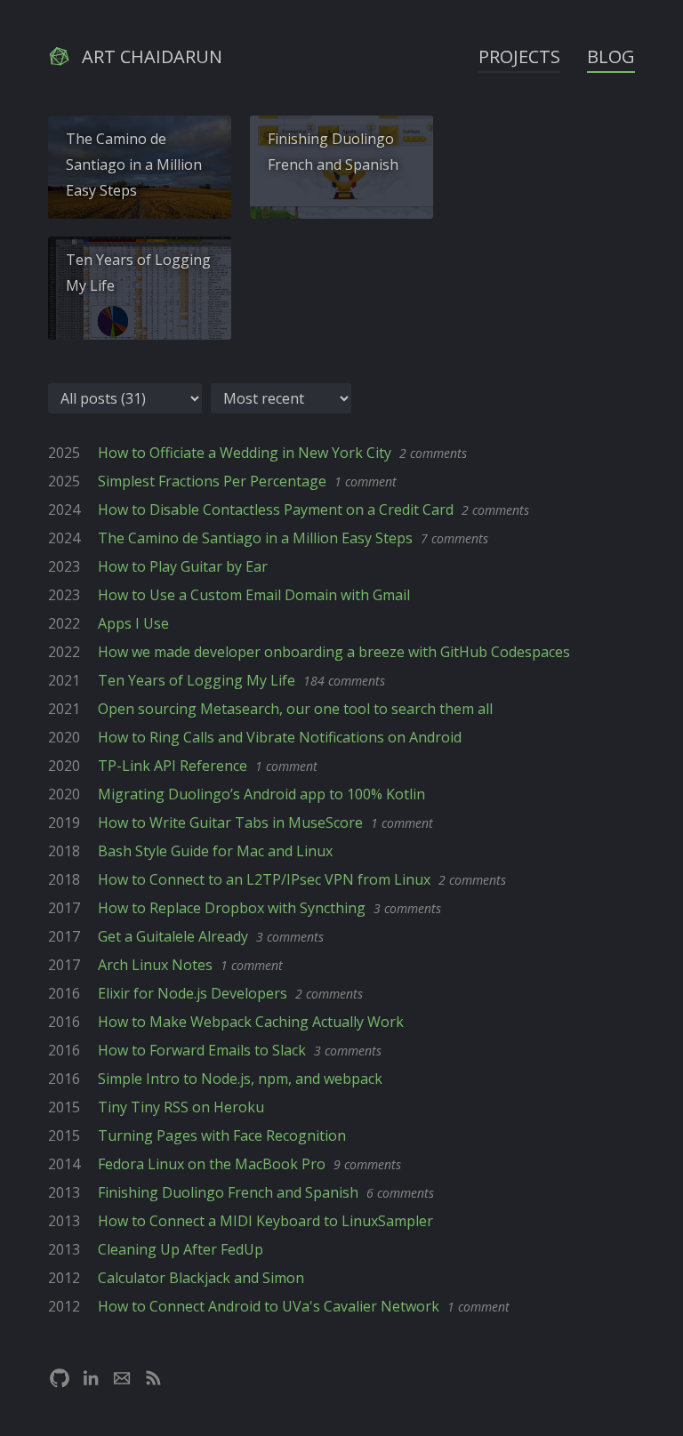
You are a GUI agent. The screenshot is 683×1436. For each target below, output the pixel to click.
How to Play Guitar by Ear (183, 566)
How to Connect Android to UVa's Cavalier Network (268, 1306)
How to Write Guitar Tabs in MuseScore (230, 822)
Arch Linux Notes (155, 965)
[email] (121, 1378)
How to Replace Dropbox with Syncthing (232, 908)
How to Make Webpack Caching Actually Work (251, 1021)
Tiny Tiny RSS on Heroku (181, 1107)
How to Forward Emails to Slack (202, 1050)
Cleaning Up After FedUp (180, 1249)
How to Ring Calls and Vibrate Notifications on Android (280, 737)
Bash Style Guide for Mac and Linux (215, 851)
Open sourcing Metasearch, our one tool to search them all (295, 708)
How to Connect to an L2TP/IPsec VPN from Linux (264, 879)
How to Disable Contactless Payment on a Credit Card (276, 509)
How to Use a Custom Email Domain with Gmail (254, 595)
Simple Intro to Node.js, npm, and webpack (240, 1078)
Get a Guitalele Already (173, 936)
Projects (519, 56)
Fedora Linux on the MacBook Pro (211, 1164)
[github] (59, 1378)
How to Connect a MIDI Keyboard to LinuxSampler (265, 1221)
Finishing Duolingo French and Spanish (333, 151)
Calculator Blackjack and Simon (201, 1278)
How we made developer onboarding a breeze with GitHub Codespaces (334, 652)
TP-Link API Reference (172, 765)
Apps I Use (133, 623)
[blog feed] (153, 1378)
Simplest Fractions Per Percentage (212, 481)
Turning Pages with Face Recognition (222, 1135)
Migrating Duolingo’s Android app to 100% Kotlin (261, 794)
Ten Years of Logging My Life (138, 272)
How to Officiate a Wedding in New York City (244, 452)
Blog (611, 56)
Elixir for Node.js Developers (192, 993)
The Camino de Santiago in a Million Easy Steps (134, 164)
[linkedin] (90, 1378)
